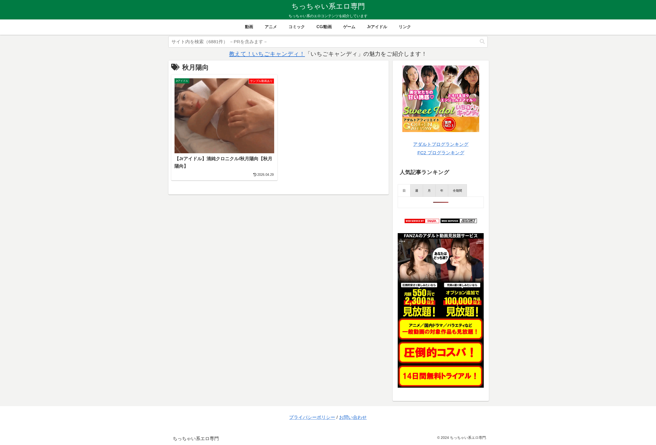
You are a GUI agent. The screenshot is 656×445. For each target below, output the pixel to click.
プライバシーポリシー (312, 417)
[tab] (404, 190)
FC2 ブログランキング (440, 152)
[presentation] (404, 190)
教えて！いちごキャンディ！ (267, 54)
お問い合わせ (353, 417)
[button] (482, 42)
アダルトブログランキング (440, 144)
